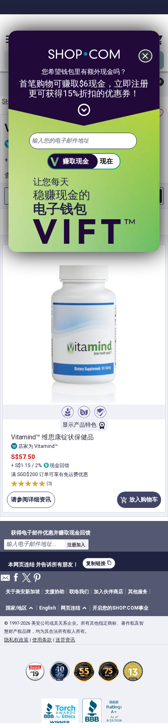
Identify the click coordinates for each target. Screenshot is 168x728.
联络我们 (79, 591)
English (47, 608)
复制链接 (99, 563)
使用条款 (42, 640)
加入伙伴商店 (108, 591)
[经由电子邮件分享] (5, 580)
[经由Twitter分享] (26, 578)
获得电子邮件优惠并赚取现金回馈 (51, 532)
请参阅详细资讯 (29, 502)
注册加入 (76, 544)
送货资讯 (65, 640)
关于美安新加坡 (23, 591)
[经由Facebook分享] (15, 578)
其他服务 (138, 591)
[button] (21, 608)
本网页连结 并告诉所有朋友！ (43, 563)
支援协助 (54, 591)
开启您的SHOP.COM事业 (120, 608)
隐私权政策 (16, 640)
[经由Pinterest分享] (37, 578)
